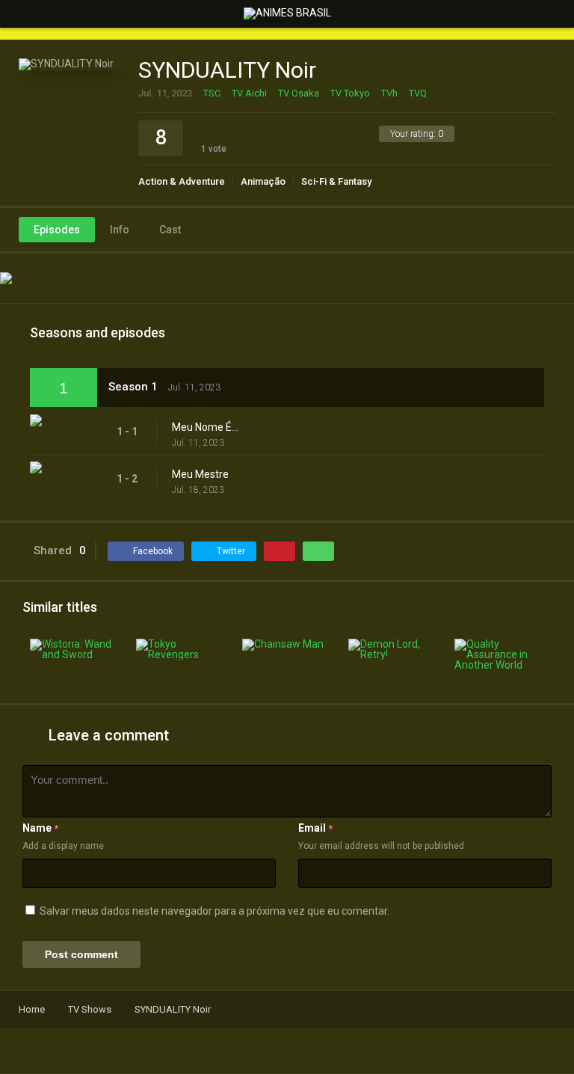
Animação (263, 181)
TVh (389, 93)
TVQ (418, 93)
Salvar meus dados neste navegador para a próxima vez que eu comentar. (214, 911)
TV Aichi (249, 93)
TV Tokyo (350, 93)
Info (119, 230)
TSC (211, 93)
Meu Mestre (200, 474)
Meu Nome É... (205, 427)
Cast (170, 230)
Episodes (57, 230)
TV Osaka (298, 93)
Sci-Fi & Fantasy (336, 181)
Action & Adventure (181, 181)
